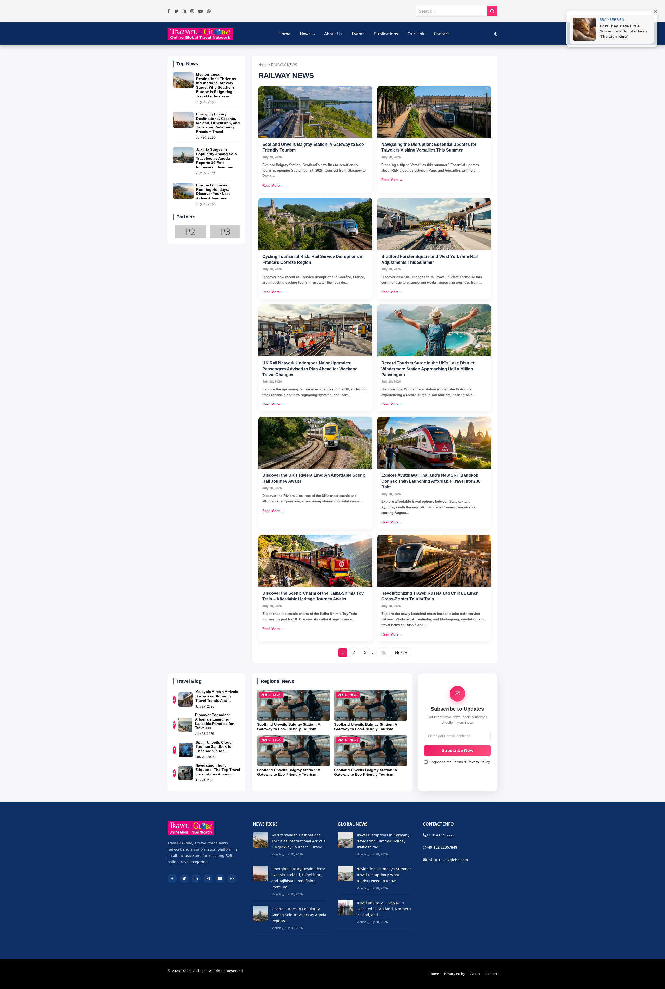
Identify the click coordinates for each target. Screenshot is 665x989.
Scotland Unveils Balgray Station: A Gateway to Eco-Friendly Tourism (288, 726)
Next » (401, 652)
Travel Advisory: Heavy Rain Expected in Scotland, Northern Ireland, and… (383, 908)
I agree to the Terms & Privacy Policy (460, 762)
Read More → (273, 185)
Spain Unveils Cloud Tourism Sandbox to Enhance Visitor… (214, 746)
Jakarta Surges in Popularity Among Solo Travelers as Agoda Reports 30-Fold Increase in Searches (216, 158)
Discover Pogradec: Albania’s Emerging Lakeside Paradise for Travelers (214, 721)
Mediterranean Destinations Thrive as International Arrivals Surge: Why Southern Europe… (298, 841)
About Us (333, 34)
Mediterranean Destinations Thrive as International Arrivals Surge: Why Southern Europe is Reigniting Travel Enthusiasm (216, 85)
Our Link (416, 34)
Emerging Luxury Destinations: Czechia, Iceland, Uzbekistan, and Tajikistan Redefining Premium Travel (218, 123)
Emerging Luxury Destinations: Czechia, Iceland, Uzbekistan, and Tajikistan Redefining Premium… (298, 877)
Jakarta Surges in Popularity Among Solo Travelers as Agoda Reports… (298, 914)
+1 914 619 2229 (441, 835)
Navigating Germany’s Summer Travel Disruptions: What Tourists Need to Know (383, 874)
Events (358, 34)
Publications (386, 34)
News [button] (305, 34)
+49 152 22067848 (441, 847)
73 (383, 652)
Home (284, 34)
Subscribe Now (458, 750)
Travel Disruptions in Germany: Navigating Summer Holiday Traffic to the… (383, 841)
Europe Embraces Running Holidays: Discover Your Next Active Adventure (213, 191)
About (475, 973)
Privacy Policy (454, 973)
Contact (441, 34)
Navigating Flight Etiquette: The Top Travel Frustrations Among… (217, 769)
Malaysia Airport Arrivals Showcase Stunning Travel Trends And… (216, 696)
